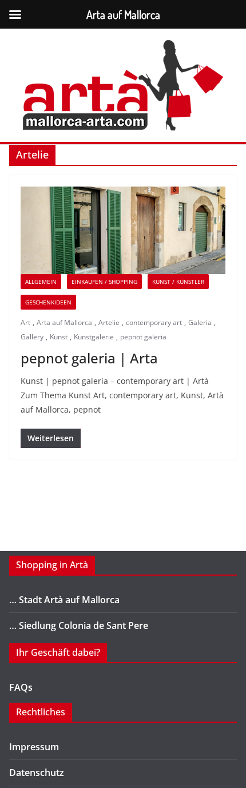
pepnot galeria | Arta (89, 358)
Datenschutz (36, 772)
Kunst (59, 337)
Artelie (109, 322)
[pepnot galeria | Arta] (123, 230)
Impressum (34, 747)
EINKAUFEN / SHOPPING (104, 282)
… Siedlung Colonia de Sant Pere (78, 625)
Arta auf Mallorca (64, 322)
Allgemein (41, 282)
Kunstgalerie (94, 337)
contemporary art (154, 322)
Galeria (200, 322)
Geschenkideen (48, 302)
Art (25, 322)
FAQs (21, 687)
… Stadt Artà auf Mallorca (64, 599)
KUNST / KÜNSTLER (178, 282)
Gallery (32, 337)
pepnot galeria (143, 337)
